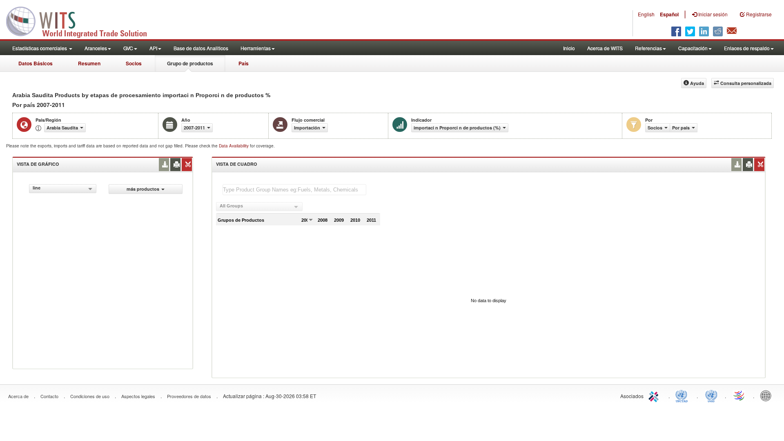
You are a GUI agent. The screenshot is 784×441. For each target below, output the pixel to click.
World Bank (768, 395)
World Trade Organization (739, 395)
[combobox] (62, 188)
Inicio (569, 48)
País (243, 63)
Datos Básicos (35, 63)
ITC (655, 395)
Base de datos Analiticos (201, 48)
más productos (143, 189)
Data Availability (234, 146)
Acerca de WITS (605, 48)
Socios (134, 63)
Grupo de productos (190, 63)
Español (669, 14)
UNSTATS (711, 395)
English (646, 14)
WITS (81, 20)
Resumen (89, 63)
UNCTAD (683, 395)
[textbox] (294, 189)
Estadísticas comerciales (40, 48)
